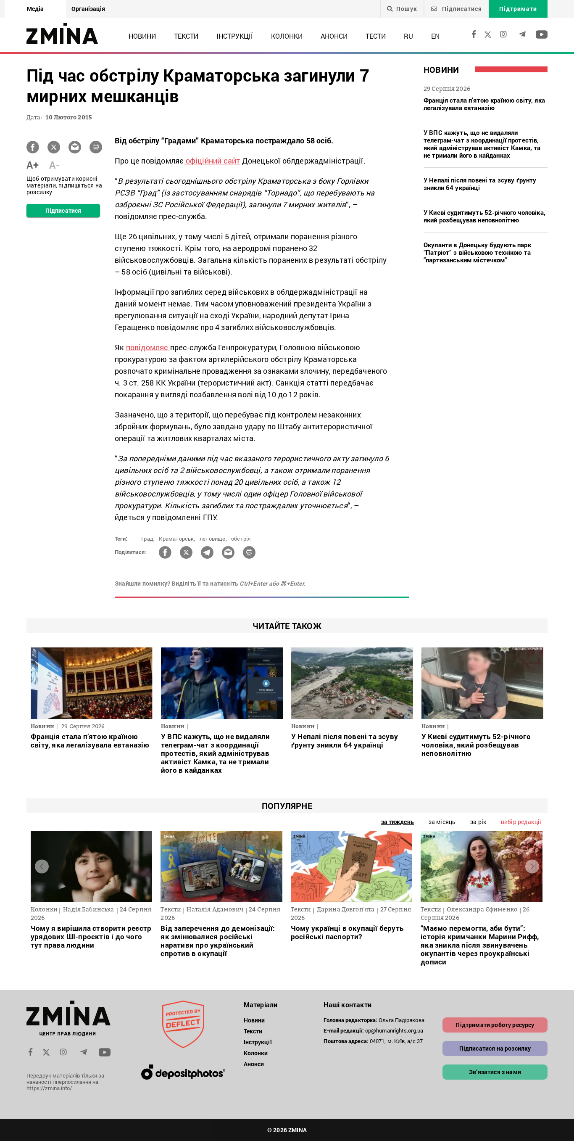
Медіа (35, 9)
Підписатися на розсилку (495, 1048)
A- (54, 165)
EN (435, 36)
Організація (88, 9)
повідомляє (148, 347)
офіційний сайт (212, 161)
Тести (376, 36)
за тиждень (397, 822)
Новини (142, 36)
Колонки (287, 36)
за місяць (442, 822)
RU (408, 36)
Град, (148, 538)
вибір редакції (521, 822)
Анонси (334, 36)
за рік (478, 822)
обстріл (240, 538)
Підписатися (461, 9)
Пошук (406, 8)
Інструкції (234, 36)
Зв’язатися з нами (495, 1072)
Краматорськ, (177, 538)
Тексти (186, 36)
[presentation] (42, 866)
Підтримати (518, 9)
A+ (32, 165)
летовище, (213, 538)
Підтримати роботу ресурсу (495, 1025)
